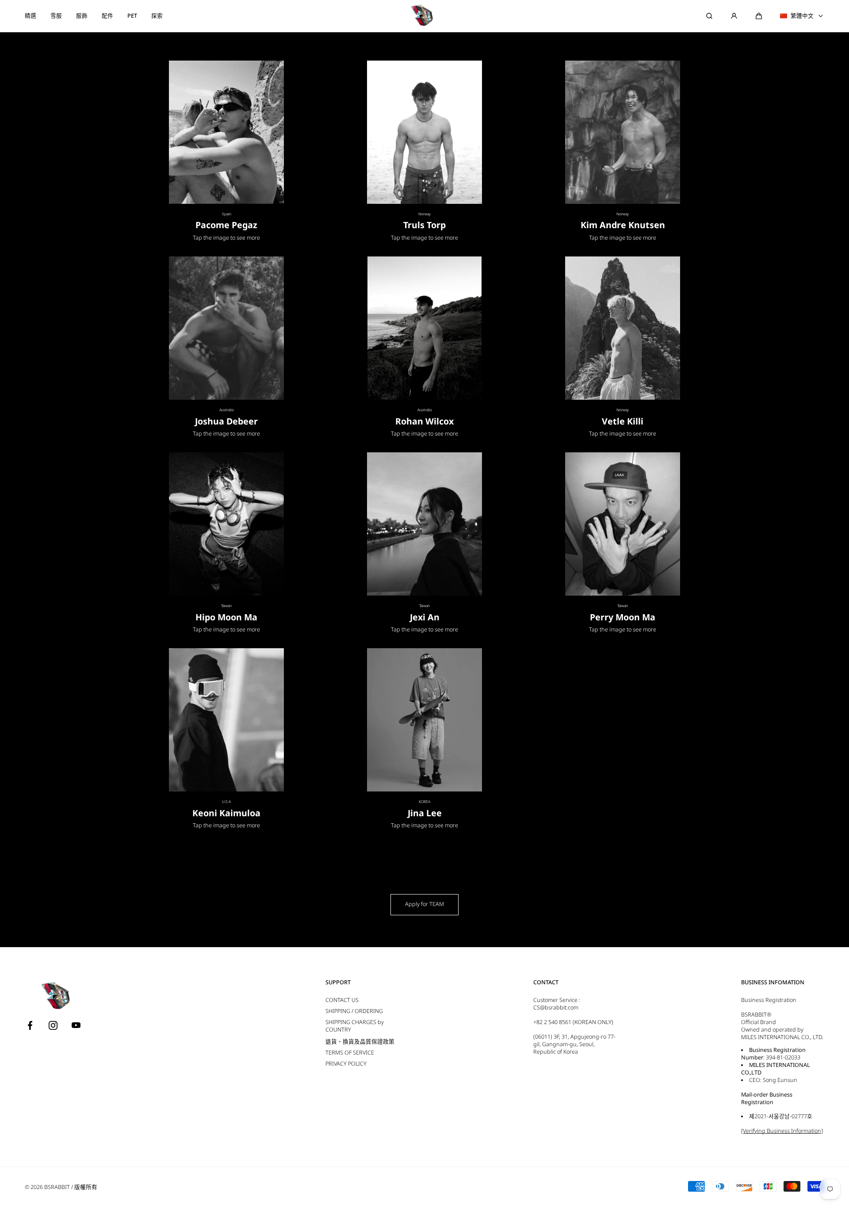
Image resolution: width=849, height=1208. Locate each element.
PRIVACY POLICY (346, 1063)
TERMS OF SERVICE (349, 1052)
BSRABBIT (57, 1187)
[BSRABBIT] (424, 16)
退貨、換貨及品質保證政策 (359, 1041)
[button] (758, 15)
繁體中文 (802, 15)
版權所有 (85, 1187)
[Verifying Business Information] (782, 1131)
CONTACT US (342, 1000)
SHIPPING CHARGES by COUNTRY (354, 1025)
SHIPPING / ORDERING (354, 1011)
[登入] (734, 15)
